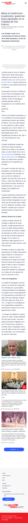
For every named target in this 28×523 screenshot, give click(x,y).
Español (4, 26)
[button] (14, 449)
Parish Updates (13, 26)
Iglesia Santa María (8, 157)
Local (7, 26)
